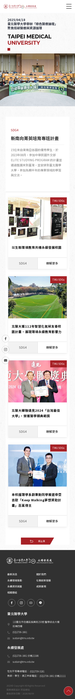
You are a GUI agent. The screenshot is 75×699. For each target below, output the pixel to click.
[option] (37, 59)
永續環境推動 (14, 580)
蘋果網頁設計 (13, 689)
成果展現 (41, 586)
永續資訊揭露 (14, 586)
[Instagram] (5, 349)
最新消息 (12, 574)
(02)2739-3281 (37, 671)
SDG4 (14, 130)
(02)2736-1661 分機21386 (26, 655)
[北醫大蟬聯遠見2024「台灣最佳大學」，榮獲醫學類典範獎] (37, 398)
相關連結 (12, 592)
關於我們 (41, 574)
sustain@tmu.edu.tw (23, 638)
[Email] (5, 360)
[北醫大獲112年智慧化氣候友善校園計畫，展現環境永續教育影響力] (37, 314)
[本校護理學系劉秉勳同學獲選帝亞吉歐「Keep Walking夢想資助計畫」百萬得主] (37, 485)
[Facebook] (5, 338)
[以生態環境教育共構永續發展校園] (37, 233)
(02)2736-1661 (20, 632)
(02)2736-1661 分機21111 (53, 676)
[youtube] (31, 602)
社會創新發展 (43, 580)
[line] (40, 602)
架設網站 (25, 689)
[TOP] (68, 690)
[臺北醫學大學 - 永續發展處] (20, 6)
